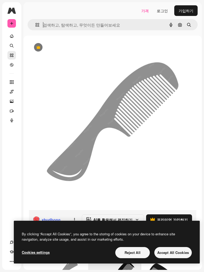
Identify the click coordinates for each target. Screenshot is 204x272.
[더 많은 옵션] (74, 219)
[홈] (11, 36)
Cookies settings (36, 252)
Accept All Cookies (173, 252)
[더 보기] (11, 261)
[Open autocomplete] (35, 25)
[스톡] (11, 55)
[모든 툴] (11, 82)
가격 (145, 10)
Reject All (133, 252)
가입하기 (185, 10)
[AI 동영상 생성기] (11, 111)
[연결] (11, 242)
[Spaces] (11, 91)
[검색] (11, 45)
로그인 (162, 10)
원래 (59, 47)
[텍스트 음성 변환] (11, 120)
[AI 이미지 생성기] (11, 101)
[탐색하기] (11, 65)
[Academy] (11, 252)
